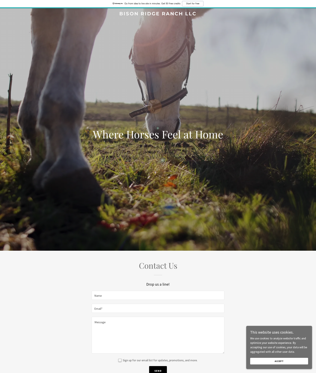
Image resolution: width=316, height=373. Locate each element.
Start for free (192, 3)
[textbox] (158, 295)
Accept (279, 361)
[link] (158, 14)
